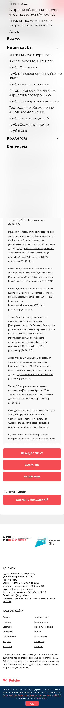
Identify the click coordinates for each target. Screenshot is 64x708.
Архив (14, 31)
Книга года (18, 3)
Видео (13, 38)
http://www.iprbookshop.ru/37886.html (35, 374)
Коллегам (17, 138)
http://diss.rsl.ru (24, 220)
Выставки (7, 626)
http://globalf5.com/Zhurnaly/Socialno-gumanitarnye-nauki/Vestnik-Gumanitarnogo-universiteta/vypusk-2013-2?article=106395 (31, 252)
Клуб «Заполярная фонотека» (34, 101)
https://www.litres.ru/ (18, 281)
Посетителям (9, 636)
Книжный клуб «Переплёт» (30, 55)
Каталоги (7, 646)
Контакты (17, 146)
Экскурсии (8, 631)
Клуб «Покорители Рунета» (31, 61)
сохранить (32, 464)
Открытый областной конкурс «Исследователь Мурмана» (33, 12)
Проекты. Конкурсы (44, 626)
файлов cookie (41, 698)
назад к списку (32, 453)
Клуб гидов (18, 131)
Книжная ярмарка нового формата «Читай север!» (30, 22)
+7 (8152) (36, 592)
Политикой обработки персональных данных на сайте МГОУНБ (32, 695)
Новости (7, 621)
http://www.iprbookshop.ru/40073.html (26, 305)
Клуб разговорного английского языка (35, 75)
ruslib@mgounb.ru (19, 595)
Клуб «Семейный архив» (29, 124)
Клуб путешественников (29, 84)
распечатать (32, 476)
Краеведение (41, 621)
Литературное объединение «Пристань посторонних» (32, 92)
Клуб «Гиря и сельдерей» (29, 118)
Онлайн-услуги (41, 616)
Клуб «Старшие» (23, 67)
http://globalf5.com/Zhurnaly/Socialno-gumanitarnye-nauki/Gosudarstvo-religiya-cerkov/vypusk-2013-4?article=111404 (28, 342)
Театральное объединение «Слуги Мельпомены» (31, 109)
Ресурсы (7, 641)
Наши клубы (19, 47)
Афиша (6, 616)
